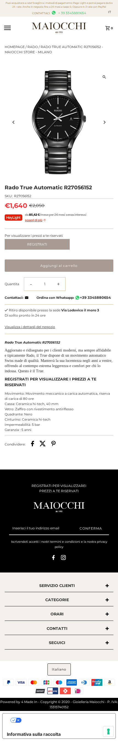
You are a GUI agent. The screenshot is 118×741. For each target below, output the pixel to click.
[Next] (104, 122)
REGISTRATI (37, 244)
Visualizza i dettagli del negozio (30, 327)
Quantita (12, 284)
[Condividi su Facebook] (32, 444)
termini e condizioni (65, 542)
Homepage (15, 47)
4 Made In (29, 702)
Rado (32, 47)
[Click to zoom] (104, 77)
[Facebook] (53, 558)
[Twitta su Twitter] (43, 444)
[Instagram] (63, 558)
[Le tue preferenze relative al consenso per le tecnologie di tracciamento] (108, 731)
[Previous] (13, 122)
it (109, 12)
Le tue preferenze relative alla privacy (64, 720)
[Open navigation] (16, 28)
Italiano (59, 669)
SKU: (9, 196)
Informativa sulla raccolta (34, 734)
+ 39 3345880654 (71, 13)
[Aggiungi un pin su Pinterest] (53, 444)
